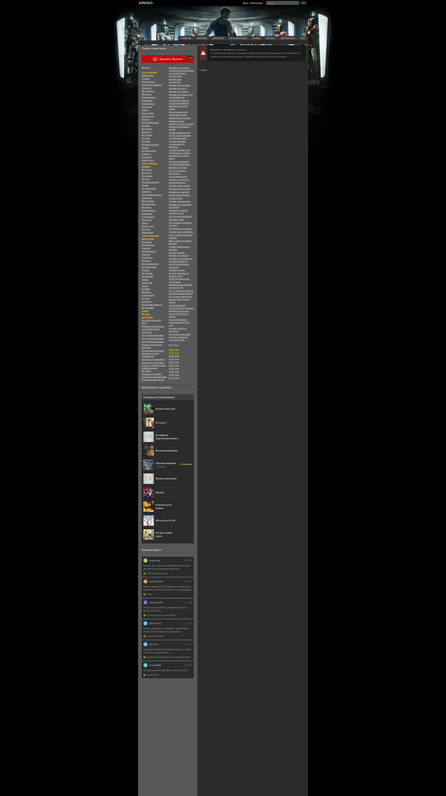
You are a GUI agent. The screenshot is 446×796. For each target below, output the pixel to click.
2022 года (174, 362)
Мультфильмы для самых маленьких (178, 113)
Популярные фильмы (153, 342)
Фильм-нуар (148, 116)
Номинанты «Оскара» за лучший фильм (153, 327)
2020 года (174, 368)
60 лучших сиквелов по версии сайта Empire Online (180, 300)
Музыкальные (149, 204)
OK (303, 3)
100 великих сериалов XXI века (180, 224)
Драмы (145, 148)
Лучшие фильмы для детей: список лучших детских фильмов (180, 136)
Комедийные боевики (180, 118)
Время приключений (179, 195)
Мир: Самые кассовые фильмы (180, 242)
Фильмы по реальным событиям (180, 206)
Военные (146, 132)
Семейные (147, 100)
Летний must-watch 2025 (151, 321)
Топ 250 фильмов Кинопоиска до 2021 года (179, 323)
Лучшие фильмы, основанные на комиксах (177, 144)
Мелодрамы (148, 91)
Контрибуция (155, 636)
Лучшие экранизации (180, 201)
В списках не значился (161, 615)
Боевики (146, 126)
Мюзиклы (146, 94)
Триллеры (147, 107)
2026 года (174, 350)
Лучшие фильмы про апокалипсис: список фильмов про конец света (179, 154)
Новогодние (148, 160)
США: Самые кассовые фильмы (180, 236)
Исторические (149, 151)
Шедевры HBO (176, 219)
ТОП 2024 (147, 332)
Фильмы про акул (178, 88)
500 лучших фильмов (152, 338)
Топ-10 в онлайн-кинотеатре (177, 172)
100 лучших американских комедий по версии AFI (180, 285)
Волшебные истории (179, 189)
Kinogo (202, 70)
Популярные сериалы (180, 228)
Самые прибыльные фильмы (179, 248)
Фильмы (202, 38)
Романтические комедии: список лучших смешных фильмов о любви (181, 125)
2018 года (174, 375)
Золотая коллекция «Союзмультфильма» (180, 163)
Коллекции (288, 38)
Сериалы (218, 38)
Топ (303, 38)
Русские (146, 78)
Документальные (150, 144)
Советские (147, 283)
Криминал (147, 88)
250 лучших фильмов (152, 335)
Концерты (147, 157)
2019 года (174, 372)
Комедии (146, 154)
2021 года (174, 365)
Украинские (147, 276)
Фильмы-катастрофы (179, 85)
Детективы (147, 135)
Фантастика (148, 113)
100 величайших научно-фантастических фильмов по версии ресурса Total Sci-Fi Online (181, 311)
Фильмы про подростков (175, 80)
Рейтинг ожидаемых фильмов (152, 346)
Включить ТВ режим (171, 59)
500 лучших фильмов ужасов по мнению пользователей (180, 337)
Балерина (153, 675)
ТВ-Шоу (270, 38)
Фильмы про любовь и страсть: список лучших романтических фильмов (154, 366)
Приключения (149, 97)
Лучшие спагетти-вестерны (178, 329)
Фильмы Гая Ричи (178, 167)
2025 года (174, 353)
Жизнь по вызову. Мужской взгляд (168, 657)
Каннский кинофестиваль (177, 268)
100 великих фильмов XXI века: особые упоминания (153, 354)
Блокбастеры (176, 198)
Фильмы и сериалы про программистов (181, 96)
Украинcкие (147, 75)
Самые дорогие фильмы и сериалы (179, 254)
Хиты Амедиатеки (178, 176)
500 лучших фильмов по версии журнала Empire (181, 292)
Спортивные (148, 104)
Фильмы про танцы (179, 91)
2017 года (174, 378)
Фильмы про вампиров (153, 359)
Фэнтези (146, 119)
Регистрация (256, 3)
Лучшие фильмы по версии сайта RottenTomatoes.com (179, 276)
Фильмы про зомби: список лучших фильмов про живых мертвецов (154, 377)
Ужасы (145, 110)
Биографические (150, 122)
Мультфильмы (238, 38)
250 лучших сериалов (180, 216)
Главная (186, 38)
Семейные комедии (179, 192)
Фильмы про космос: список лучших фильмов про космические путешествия (181, 72)
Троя (150, 594)
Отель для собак (157, 573)
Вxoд (245, 3)
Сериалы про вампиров (181, 232)
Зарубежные (148, 82)
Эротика (146, 141)
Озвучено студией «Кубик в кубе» (178, 212)
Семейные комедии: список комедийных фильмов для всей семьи (179, 104)
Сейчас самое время (179, 186)
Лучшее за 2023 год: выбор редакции (179, 181)
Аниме (256, 38)
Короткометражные (152, 85)
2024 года (174, 356)
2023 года (174, 359)
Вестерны (147, 129)
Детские (146, 138)
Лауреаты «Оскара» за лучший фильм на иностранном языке (181, 261)
